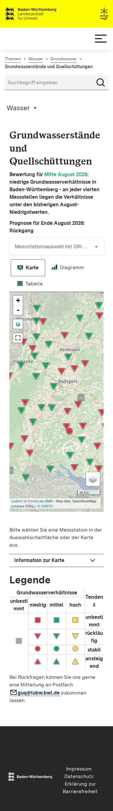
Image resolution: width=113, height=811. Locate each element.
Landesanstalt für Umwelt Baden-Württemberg (41, 14)
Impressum (79, 769)
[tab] (28, 267)
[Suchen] (100, 82)
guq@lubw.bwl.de (39, 693)
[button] (56, 560)
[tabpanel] (56, 500)
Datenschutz (79, 776)
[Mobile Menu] (100, 38)
